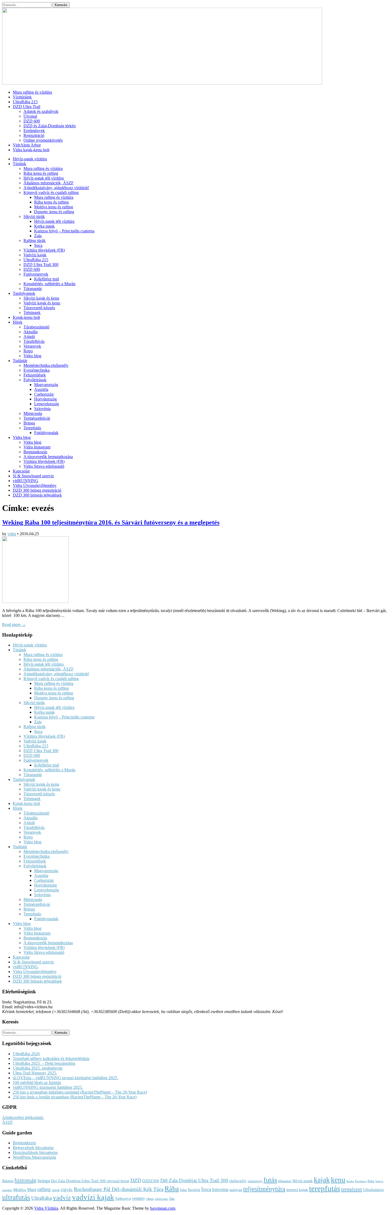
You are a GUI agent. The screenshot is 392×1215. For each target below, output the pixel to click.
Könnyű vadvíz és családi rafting (51, 192)
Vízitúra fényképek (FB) (44, 250)
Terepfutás (32, 428)
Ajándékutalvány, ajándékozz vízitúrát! (56, 187)
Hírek (17, 322)
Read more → (14, 624)
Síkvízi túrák (34, 216)
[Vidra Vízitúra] (162, 83)
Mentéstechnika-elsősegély (46, 365)
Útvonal (30, 116)
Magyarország (46, 384)
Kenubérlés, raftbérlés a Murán (49, 283)
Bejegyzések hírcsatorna (33, 1147)
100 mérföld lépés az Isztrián (37, 1082)
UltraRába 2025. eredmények (37, 1068)
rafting (44, 1189)
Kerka (350, 1181)
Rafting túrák (34, 240)
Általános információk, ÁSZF (48, 183)
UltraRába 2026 (26, 1053)
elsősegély (238, 1181)
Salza (183, 1190)
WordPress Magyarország (34, 1157)
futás (270, 1180)
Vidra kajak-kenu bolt (31, 150)
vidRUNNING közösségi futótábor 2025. (48, 1087)
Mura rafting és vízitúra (32, 92)
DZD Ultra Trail (26, 106)
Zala (38, 235)
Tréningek (32, 312)
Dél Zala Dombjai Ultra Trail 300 (194, 1180)
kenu (338, 1180)
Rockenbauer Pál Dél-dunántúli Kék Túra (118, 1189)
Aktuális (30, 331)
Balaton (8, 1181)
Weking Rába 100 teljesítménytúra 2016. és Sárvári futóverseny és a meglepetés (110, 522)
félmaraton (284, 1181)
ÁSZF (7, 1122)
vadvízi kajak (93, 1197)
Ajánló (29, 336)
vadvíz (62, 1197)
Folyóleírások (34, 380)
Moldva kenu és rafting (53, 207)
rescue (56, 1190)
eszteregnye (255, 1181)
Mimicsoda (32, 413)
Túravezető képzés (39, 307)
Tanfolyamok (24, 293)
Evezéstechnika (36, 370)
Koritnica (360, 1181)
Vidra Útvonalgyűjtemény (35, 485)
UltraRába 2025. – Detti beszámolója (44, 1063)
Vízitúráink (22, 97)
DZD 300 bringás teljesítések (37, 495)
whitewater (161, 1198)
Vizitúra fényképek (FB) (44, 461)
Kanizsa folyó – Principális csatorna (64, 231)
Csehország (44, 394)
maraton (7, 1190)
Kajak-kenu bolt (26, 317)
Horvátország (45, 399)
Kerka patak (44, 226)
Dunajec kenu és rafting (54, 211)
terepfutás (324, 1188)
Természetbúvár (36, 418)
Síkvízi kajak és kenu (41, 298)
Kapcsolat (21, 471)
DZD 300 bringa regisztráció (37, 490)
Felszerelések (34, 375)
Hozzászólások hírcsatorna (35, 1152)
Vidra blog (32, 356)
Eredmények (34, 130)
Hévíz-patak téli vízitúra (43, 178)
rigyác (67, 1189)
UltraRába (41, 1198)
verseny (138, 1198)
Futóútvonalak (46, 432)
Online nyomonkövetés (43, 140)
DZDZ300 (150, 1181)
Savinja (194, 1190)
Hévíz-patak (303, 1181)
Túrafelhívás (34, 341)
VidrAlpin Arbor (27, 145)
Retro (28, 351)
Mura (31, 1189)
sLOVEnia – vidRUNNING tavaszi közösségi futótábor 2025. (65, 1077)
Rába (172, 1189)
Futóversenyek (35, 274)
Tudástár (20, 360)
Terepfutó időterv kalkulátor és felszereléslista (51, 1058)
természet (351, 1189)
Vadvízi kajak (34, 255)
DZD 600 (31, 121)
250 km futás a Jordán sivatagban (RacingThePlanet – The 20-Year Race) (75, 1097)
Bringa (29, 423)
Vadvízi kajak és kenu (41, 303)
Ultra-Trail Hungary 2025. (35, 1073)
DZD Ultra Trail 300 (40, 264)
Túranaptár (32, 288)
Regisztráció (33, 135)
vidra (11, 533)
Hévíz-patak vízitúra (30, 159)
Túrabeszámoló (36, 327)
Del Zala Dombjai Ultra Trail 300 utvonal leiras (90, 1181)
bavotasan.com (162, 1208)
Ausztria (41, 389)
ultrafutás (16, 1197)
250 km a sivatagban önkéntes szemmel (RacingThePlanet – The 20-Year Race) (80, 1092)
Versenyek (32, 346)
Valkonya (123, 1198)
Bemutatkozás (35, 452)
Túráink (19, 163)
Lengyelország (46, 404)
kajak (322, 1180)
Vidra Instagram (36, 447)
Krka (370, 1181)
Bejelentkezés (24, 1143)
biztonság (26, 1180)
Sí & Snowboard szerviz (33, 476)
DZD (135, 1180)
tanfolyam (236, 1190)
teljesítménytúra (264, 1188)
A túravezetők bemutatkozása (48, 456)
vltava (150, 1199)
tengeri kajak (297, 1190)
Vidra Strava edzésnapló (43, 466)
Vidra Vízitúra (46, 1208)
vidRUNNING (25, 480)
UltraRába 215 (25, 102)
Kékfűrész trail (46, 279)
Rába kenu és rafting (40, 173)
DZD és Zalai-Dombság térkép (49, 126)
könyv (379, 1181)
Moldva (19, 1190)
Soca (38, 245)
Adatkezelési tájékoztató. (23, 1117)
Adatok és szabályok (40, 111)
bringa (44, 1180)
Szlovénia (42, 408)
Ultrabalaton (373, 1190)
